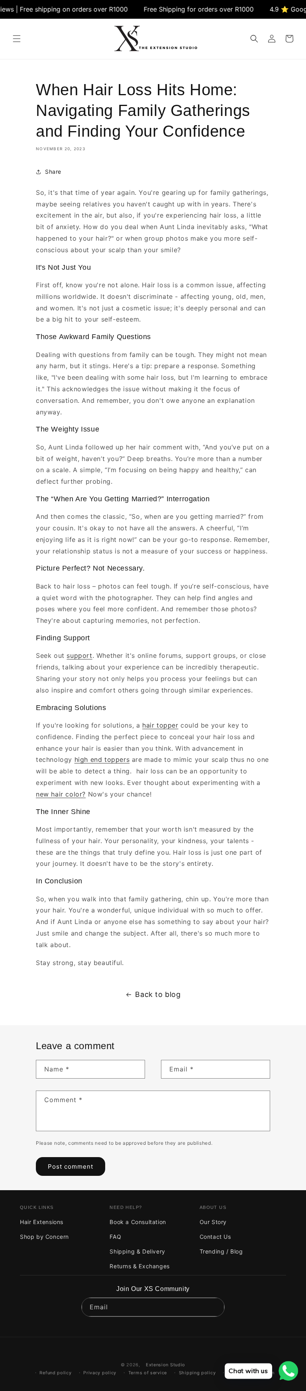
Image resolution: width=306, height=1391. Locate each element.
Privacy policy (99, 1372)
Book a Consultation (138, 1221)
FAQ (115, 1236)
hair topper (160, 725)
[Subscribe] (215, 1307)
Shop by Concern (44, 1236)
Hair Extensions (41, 1221)
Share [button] (53, 171)
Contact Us (215, 1236)
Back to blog (157, 994)
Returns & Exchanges (139, 1266)
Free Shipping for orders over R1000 (186, 9)
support (79, 655)
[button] (17, 38)
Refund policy (55, 1372)
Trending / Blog (221, 1251)
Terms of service (147, 1372)
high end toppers (102, 759)
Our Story (213, 1221)
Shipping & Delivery (137, 1251)
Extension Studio (165, 1364)
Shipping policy (197, 1372)
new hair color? (61, 794)
